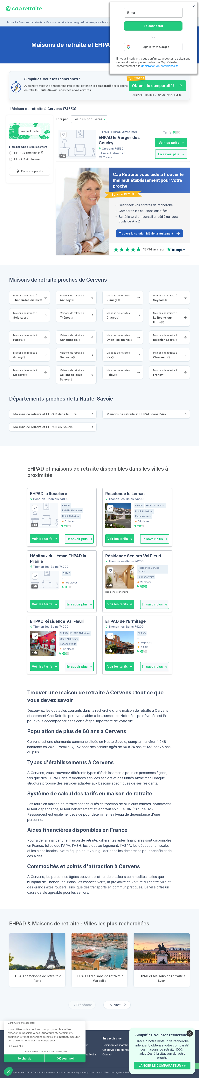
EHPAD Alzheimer (27, 159)
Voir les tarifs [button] (169, 143)
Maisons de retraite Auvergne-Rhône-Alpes (72, 22)
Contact (107, 1054)
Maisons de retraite (31, 22)
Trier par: (62, 119)
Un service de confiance (118, 1049)
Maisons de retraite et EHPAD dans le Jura (45, 414)
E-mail (131, 13)
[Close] (190, 1033)
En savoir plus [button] (169, 154)
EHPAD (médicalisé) (28, 153)
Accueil (11, 22)
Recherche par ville (32, 171)
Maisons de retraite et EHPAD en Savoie (43, 427)
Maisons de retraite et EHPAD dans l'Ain (136, 414)
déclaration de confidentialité (160, 66)
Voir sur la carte (30, 131)
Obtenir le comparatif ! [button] (151, 84)
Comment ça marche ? (116, 1045)
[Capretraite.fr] (24, 9)
